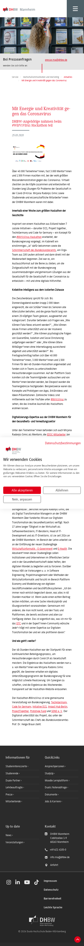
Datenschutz (51, 889)
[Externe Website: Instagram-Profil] (9, 882)
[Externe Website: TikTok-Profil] (36, 882)
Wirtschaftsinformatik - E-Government (32, 548)
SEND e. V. (56, 711)
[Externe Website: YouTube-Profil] (27, 882)
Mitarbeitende (13, 801)
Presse (9, 794)
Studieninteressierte (17, 766)
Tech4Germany (59, 702)
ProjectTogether (20, 711)
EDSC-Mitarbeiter (56, 434)
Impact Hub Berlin (57, 706)
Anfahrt (54, 865)
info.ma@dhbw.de (60, 857)
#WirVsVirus (57, 399)
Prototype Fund (38, 711)
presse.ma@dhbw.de (56, 59)
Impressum (50, 881)
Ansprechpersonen (55, 766)
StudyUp (49, 773)
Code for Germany (21, 706)
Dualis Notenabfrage (56, 787)
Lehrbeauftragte (14, 787)
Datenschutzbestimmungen (63, 443)
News (8, 835)
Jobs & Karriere (53, 801)
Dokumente (51, 794)
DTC (18, 623)
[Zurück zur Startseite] (42, 920)
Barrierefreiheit (52, 898)
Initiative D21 (40, 706)
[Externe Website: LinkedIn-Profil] (17, 882)
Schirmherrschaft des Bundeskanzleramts (34, 250)
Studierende (12, 773)
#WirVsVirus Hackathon (29, 236)
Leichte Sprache (53, 907)
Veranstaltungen (14, 842)
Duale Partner (13, 780)
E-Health (62, 548)
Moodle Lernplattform (57, 780)
